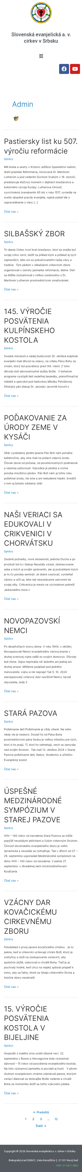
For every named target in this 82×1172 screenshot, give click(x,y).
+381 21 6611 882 (67, 1165)
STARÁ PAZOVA (30, 713)
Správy (8, 159)
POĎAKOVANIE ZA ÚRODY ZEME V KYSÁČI (35, 427)
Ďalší (41, 1126)
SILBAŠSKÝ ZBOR (34, 233)
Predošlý (41, 1112)
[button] (41, 56)
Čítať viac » (11, 211)
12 (56, 1119)
